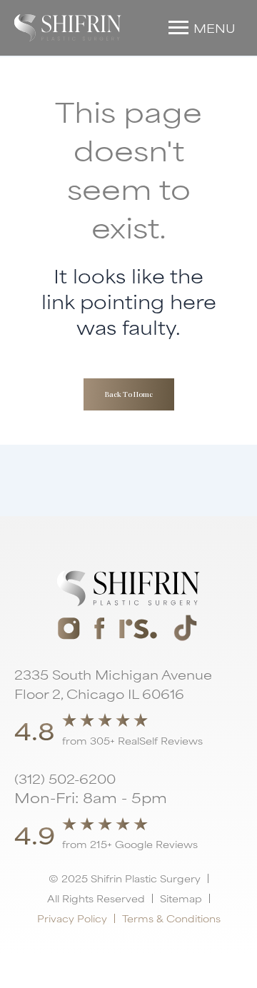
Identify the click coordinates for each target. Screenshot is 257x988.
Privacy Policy (72, 918)
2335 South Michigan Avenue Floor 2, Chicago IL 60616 (113, 683)
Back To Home (129, 394)
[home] (67, 27)
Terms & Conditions (171, 918)
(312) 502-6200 (65, 778)
